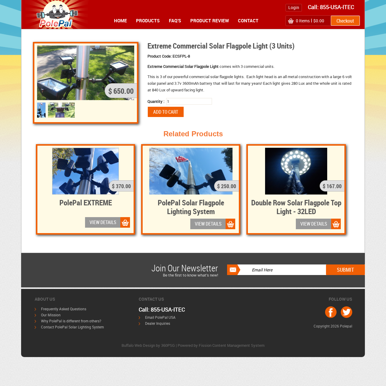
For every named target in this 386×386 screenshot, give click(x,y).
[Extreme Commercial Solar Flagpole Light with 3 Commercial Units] (85, 72)
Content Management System (238, 345)
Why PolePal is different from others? (71, 320)
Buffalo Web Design (138, 345)
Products (148, 20)
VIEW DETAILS (103, 222)
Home (120, 20)
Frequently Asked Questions (63, 308)
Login (293, 7)
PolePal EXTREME (85, 202)
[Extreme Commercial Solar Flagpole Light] (41, 109)
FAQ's (175, 20)
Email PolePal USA (160, 317)
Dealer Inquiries (157, 323)
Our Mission (51, 314)
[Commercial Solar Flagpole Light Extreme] (61, 109)
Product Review (209, 20)
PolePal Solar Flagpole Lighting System (191, 206)
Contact (248, 20)
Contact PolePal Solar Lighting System (72, 326)
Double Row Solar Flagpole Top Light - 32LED (296, 206)
